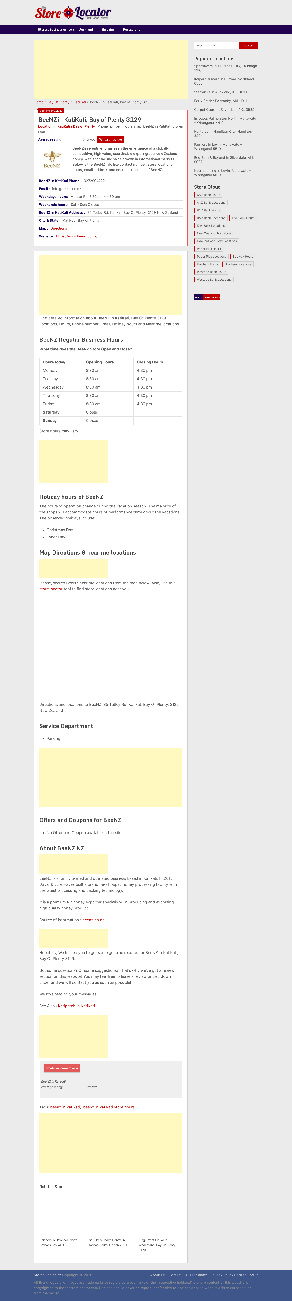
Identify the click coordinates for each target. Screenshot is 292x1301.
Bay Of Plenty (58, 102)
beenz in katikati (65, 1107)
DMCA (198, 297)
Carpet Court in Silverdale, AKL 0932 (224, 109)
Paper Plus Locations (211, 256)
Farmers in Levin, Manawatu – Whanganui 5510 (218, 146)
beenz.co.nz (93, 920)
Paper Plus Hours (209, 249)
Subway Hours (243, 256)
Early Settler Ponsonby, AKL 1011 (220, 101)
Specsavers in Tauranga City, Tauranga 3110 (225, 68)
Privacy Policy (221, 1275)
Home (38, 102)
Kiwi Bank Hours (243, 218)
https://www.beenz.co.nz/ (77, 236)
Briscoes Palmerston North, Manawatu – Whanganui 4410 (225, 120)
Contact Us (178, 1275)
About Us (157, 1275)
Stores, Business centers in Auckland (65, 29)
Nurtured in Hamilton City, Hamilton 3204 (223, 133)
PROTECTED (212, 297)
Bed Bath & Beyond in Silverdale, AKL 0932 (224, 159)
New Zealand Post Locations (217, 241)
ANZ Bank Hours (208, 195)
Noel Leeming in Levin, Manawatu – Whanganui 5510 (222, 172)
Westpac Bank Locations (214, 279)
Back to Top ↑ (246, 1275)
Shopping (108, 29)
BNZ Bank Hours (208, 210)
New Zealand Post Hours (214, 233)
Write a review (110, 139)
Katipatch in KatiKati (76, 1006)
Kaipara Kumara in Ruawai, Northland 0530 (224, 81)
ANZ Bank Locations (211, 202)
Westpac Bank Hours (211, 272)
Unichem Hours (207, 264)
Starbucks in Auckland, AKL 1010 (220, 92)
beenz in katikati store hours (109, 1107)
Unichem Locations (238, 264)
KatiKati (80, 102)
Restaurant (131, 29)
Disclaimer (198, 1275)
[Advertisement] (111, 69)
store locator (51, 589)
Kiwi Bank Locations (211, 225)
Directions (58, 228)
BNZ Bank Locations (211, 218)
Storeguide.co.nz (47, 1275)
